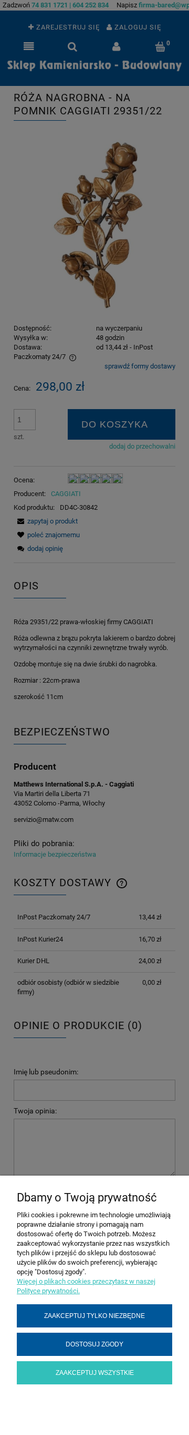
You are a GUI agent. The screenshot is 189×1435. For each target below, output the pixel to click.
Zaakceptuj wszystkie (95, 1372)
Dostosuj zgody (94, 1344)
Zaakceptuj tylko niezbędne (94, 1315)
